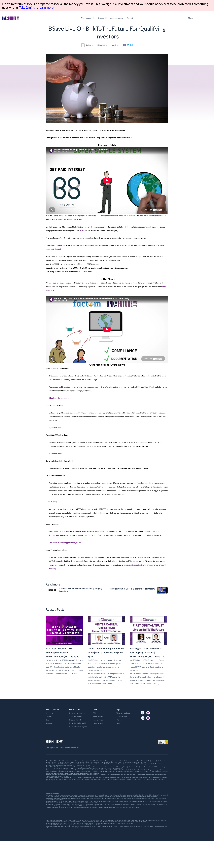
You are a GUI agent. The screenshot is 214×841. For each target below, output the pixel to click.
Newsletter (115, 45)
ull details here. (56, 428)
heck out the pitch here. (59, 398)
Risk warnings (121, 716)
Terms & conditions (123, 713)
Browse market (75, 720)
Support (130, 18)
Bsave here (87, 272)
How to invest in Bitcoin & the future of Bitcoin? (132, 589)
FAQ (95, 713)
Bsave (82, 231)
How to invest (98, 716)
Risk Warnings (110, 823)
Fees (118, 723)
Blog (47, 720)
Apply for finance (75, 716)
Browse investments (77, 713)
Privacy (119, 720)
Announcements (116, 18)
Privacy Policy (129, 823)
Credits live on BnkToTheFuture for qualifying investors (80, 589)
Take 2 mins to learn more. (36, 7)
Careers (49, 716)
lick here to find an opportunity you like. (66, 542)
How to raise (98, 720)
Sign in (190, 18)
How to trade (98, 723)
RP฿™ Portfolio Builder (78, 723)
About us (49, 713)
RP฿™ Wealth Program (78, 726)
